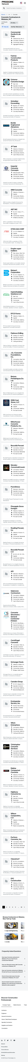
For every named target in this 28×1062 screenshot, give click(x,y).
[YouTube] (14, 1040)
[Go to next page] (24, 907)
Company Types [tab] (6, 1005)
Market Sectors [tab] (17, 1005)
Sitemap (3, 1055)
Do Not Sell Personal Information (8, 1052)
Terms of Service (5, 1049)
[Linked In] (1, 1040)
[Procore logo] (8, 2)
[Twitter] (7, 1040)
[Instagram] (11, 1040)
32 (21, 907)
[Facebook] (4, 1040)
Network (5, 4)
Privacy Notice (4, 1046)
